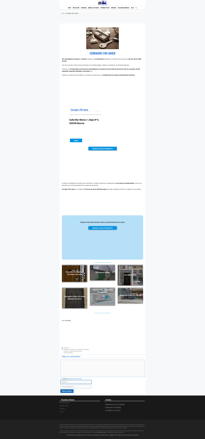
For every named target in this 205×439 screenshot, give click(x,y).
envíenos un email (101, 432)
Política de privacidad (64, 402)
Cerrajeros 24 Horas (113, 410)
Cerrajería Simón (102, 272)
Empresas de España (113, 407)
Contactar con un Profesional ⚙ (102, 148)
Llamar (76, 140)
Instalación (76, 8)
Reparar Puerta (104, 8)
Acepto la (71, 378)
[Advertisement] (102, 20)
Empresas (113, 8)
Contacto (61, 411)
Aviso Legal (62, 408)
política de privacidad (75, 378)
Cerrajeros (66, 347)
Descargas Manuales (123, 8)
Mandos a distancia (93, 8)
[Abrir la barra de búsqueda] (136, 8)
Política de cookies (63, 405)
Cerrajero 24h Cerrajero (83, 349)
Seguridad (84, 8)
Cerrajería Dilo (130, 275)
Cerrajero (66, 349)
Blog (132, 8)
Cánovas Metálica (68, 352)
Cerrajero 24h (72, 349)
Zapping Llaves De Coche (130, 295)
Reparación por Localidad (114, 404)
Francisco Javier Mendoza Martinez (73, 351)
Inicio (69, 8)
